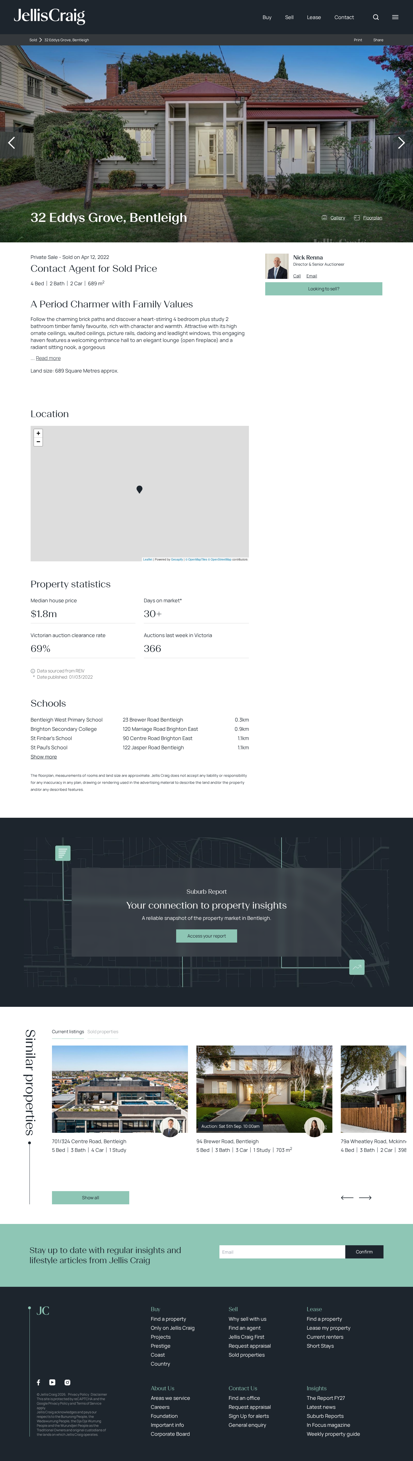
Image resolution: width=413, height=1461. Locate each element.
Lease (314, 17)
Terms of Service (88, 1403)
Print (358, 40)
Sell (289, 17)
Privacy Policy (78, 1394)
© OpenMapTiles (196, 559)
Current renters (325, 1336)
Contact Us (243, 1388)
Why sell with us (247, 1318)
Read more (48, 358)
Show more (44, 756)
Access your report (206, 936)
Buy (267, 17)
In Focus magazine (328, 1424)
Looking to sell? (323, 289)
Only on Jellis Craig (173, 1327)
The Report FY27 (326, 1398)
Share (378, 40)
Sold (33, 40)
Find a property (168, 1318)
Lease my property (329, 1327)
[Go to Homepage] (49, 17)
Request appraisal (250, 1345)
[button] (139, 490)
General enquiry (247, 1424)
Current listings (68, 1031)
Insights (317, 1388)
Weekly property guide (333, 1433)
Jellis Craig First (246, 1336)
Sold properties (102, 1031)
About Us (162, 1388)
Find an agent (245, 1327)
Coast (158, 1354)
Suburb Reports (325, 1415)
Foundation (164, 1415)
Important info (167, 1424)
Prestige (161, 1345)
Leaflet (147, 559)
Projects (161, 1336)
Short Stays (320, 1345)
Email (312, 276)
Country (160, 1363)
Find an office (244, 1398)
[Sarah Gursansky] (314, 1127)
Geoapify (177, 559)
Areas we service (170, 1398)
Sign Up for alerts (249, 1415)
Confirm (364, 1252)
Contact (344, 17)
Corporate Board (170, 1433)
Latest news (321, 1406)
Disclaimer (99, 1394)
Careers (160, 1406)
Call (297, 276)
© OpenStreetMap (220, 559)
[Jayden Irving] (170, 1127)
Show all (90, 1197)
